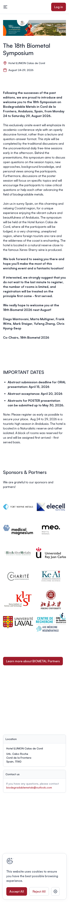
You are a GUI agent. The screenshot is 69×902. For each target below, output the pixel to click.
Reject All (39, 891)
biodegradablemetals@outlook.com (29, 787)
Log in (58, 7)
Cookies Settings (55, 891)
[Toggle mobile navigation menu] (5, 7)
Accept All (16, 891)
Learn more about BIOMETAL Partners (33, 661)
